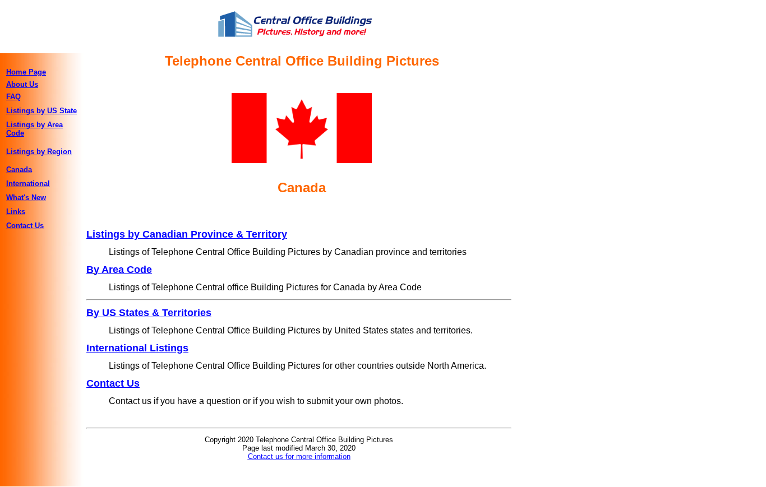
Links (15, 211)
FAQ (13, 96)
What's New (26, 197)
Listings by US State (41, 110)
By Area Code (119, 269)
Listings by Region (39, 151)
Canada (19, 169)
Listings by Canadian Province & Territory (186, 234)
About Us (22, 84)
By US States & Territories (148, 312)
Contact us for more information (299, 456)
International (28, 183)
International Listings (137, 348)
